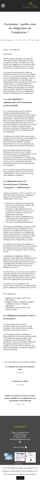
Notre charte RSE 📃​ (20, 447)
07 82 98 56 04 (19, 437)
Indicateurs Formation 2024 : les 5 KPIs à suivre (18, 299)
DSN (6, 346)
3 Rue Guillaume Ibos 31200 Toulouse (20, 433)
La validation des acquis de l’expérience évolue (20, 368)
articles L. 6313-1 (18, 193)
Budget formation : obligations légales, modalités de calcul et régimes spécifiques (20, 304)
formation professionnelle (15, 72)
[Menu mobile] (3, 6)
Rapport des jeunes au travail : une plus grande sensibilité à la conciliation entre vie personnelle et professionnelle (20, 398)
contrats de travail (27, 248)
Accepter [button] (20, 478)
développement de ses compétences (19, 210)
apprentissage (25, 126)
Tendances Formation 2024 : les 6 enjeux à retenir (18, 309)
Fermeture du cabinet (20, 381)
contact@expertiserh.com (20, 439)
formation (30, 146)
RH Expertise (8, 40)
